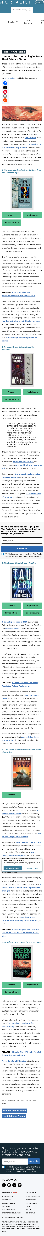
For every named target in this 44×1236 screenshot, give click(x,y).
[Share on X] (5, 87)
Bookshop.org (32, 613)
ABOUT (28, 1210)
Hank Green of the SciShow (29, 842)
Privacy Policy (31, 1203)
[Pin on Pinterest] (5, 92)
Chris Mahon (10, 78)
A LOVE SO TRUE (7, 1196)
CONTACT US (30, 1213)
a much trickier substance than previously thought (21, 887)
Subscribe (39, 2)
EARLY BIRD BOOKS (8, 1203)
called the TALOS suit (23, 462)
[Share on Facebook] (5, 83)
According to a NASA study (14, 1061)
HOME (5, 52)
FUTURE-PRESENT (18, 52)
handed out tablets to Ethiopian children (21, 321)
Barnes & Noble (12, 222)
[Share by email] (5, 96)
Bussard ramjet (12, 628)
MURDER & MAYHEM (8, 1210)
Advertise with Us (33, 1196)
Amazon (11, 215)
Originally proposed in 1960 (14, 622)
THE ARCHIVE (6, 1200)
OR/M (28, 1206)
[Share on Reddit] (5, 100)
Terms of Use (31, 1200)
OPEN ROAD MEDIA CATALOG (11, 1213)
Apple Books (32, 215)
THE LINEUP (6, 1206)
